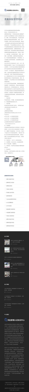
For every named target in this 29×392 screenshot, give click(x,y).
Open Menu (23, 10)
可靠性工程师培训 (10, 215)
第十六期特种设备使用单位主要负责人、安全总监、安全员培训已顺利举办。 (18, 250)
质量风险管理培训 (10, 225)
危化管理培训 (10, 384)
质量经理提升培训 (10, 222)
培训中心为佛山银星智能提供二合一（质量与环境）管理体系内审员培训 (18, 265)
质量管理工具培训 (10, 182)
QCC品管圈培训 (9, 202)
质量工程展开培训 (10, 179)
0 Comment (15, 244)
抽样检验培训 (9, 195)
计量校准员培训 (8, 382)
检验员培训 (16, 384)
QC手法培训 (9, 205)
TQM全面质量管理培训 (11, 199)
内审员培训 (15, 382)
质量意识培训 (9, 185)
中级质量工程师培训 (10, 212)
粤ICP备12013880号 (15, 390)
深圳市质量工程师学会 (15, 4)
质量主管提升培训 (10, 219)
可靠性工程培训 (9, 189)
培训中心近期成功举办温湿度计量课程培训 (13, 257)
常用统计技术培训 (10, 192)
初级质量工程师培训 (10, 209)
